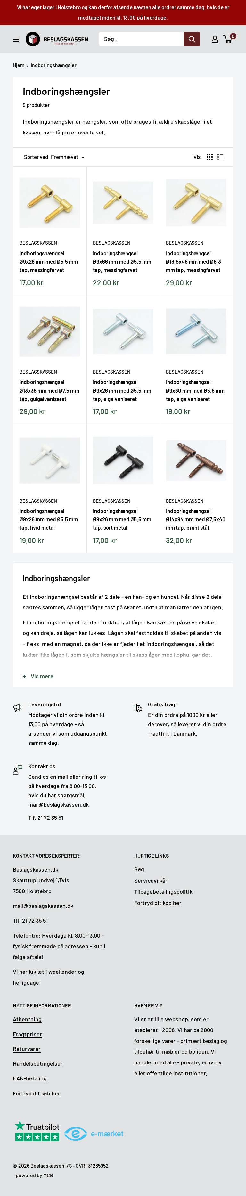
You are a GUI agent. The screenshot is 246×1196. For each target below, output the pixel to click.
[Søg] (192, 39)
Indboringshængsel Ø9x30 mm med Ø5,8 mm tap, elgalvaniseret (195, 390)
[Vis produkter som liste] (220, 157)
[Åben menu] (16, 39)
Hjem (18, 65)
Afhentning (27, 1018)
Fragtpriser (27, 1033)
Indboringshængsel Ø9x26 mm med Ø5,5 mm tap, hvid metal (49, 519)
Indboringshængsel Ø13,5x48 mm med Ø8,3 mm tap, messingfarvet (193, 261)
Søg (139, 869)
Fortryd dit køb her (158, 902)
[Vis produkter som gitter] (210, 157)
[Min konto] (215, 39)
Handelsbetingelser (38, 1063)
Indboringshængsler (54, 65)
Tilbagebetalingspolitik (163, 891)
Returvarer (27, 1048)
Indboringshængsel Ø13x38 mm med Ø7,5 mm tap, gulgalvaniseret (49, 390)
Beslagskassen (38, 243)
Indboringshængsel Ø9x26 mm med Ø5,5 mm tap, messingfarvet (49, 261)
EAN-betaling (30, 1078)
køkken (31, 132)
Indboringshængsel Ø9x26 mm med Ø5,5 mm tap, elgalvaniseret (122, 390)
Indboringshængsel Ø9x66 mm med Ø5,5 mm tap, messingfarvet (122, 261)
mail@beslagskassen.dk (43, 905)
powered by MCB (34, 1175)
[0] (228, 39)
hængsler (94, 121)
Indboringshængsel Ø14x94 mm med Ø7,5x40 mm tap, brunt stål (196, 519)
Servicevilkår (151, 880)
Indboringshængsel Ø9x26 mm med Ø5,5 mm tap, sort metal (122, 519)
